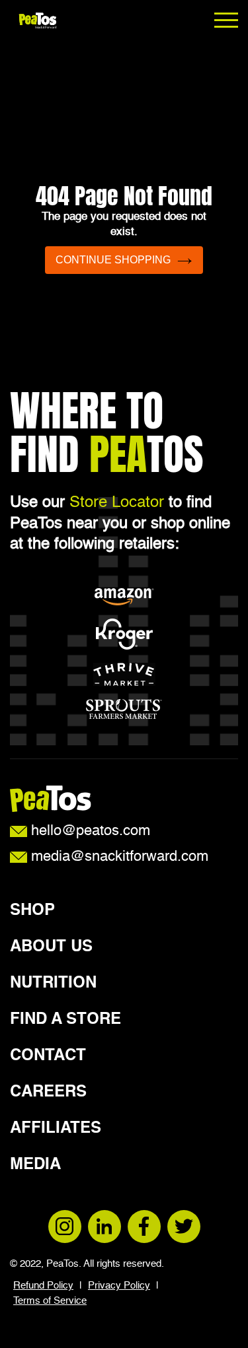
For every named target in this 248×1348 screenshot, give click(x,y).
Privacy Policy (119, 1286)
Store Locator (116, 503)
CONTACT (48, 1056)
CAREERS (48, 1092)
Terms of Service (50, 1301)
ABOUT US (51, 947)
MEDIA (35, 1165)
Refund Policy (43, 1286)
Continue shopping (113, 259)
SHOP (32, 911)
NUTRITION (53, 984)
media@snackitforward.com (117, 857)
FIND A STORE (65, 1020)
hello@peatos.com (88, 831)
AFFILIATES (55, 1129)
